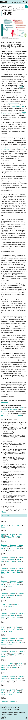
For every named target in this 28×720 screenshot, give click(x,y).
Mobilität (7, 409)
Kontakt (16, 712)
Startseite (3, 7)
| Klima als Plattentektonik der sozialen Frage (14, 478)
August (21, 534)
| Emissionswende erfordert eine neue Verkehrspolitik (13, 475)
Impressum (22, 712)
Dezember (4, 534)
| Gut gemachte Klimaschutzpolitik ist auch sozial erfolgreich (15, 492)
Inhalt (15, 714)
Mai (8, 525)
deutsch (14, 2)
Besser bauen (14, 409)
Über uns (10, 712)
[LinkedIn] (2, 718)
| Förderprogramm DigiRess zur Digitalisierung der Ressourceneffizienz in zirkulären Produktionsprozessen (15, 428)
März (2, 538)
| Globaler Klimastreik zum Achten (14, 447)
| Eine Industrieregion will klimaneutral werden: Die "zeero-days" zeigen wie (14, 444)
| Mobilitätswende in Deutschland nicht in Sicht (14, 485)
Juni (2, 525)
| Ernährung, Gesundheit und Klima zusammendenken (14, 440)
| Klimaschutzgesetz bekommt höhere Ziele (14, 471)
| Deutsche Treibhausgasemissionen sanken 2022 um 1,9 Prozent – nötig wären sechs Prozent (15, 424)
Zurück (4, 512)
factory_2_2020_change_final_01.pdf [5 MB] (14, 510)
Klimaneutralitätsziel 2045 (17, 106)
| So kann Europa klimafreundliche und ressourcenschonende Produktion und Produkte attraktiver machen (14, 468)
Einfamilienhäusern (6, 148)
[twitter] (5, 718)
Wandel (21, 87)
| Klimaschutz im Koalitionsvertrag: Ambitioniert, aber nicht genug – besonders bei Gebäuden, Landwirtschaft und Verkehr (14, 436)
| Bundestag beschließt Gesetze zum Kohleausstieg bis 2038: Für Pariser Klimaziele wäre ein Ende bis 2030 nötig (15, 501)
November (13, 534)
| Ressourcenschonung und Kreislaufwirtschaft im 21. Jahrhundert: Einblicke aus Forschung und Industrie (14, 454)
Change (21, 407)
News (9, 7)
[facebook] (4, 718)
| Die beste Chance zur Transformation (11, 481)
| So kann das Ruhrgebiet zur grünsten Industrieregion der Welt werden (14, 449)
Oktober (21, 545)
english (19, 2)
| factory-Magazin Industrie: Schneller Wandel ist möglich (15, 432)
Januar (3, 527)
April (13, 525)
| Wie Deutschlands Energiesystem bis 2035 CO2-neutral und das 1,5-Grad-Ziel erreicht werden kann (14, 496)
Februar (19, 525)
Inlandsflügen (15, 148)
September (4, 547)
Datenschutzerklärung (7, 714)
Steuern (3, 415)
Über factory (4, 712)
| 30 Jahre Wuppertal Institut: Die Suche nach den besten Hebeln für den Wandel (15, 463)
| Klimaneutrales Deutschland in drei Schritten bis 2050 (14, 488)
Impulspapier (4, 402)
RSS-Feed (6, 515)
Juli (2, 536)
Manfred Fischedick (13, 103)
